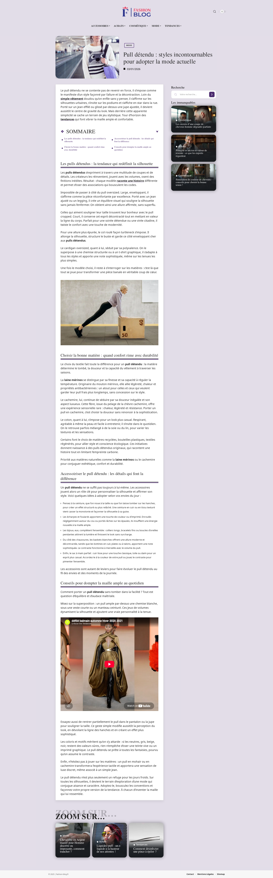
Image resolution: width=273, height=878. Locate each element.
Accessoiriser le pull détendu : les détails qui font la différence (134, 140)
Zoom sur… (80, 816)
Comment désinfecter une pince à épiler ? (146, 850)
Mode (129, 45)
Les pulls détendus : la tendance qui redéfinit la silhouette (85, 140)
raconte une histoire (130, 181)
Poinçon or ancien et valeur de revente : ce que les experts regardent (191, 153)
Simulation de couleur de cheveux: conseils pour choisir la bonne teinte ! (193, 182)
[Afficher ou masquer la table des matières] (126, 131)
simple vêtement (72, 99)
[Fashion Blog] (136, 11)
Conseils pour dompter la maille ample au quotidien (132, 148)
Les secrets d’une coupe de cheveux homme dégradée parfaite (193, 125)
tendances (67, 119)
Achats (102, 841)
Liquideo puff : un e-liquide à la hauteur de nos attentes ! (109, 849)
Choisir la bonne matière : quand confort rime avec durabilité (84, 148)
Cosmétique (184, 120)
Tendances (141, 844)
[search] (214, 11)
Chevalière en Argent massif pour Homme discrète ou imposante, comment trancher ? (72, 845)
